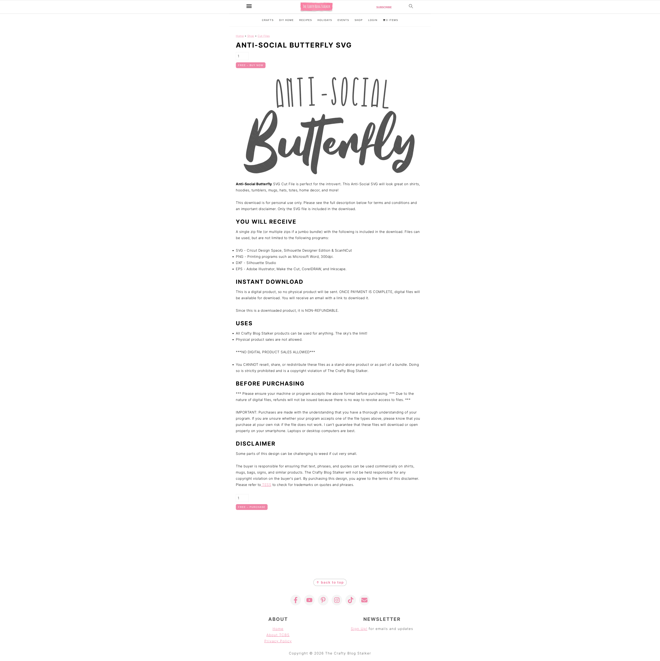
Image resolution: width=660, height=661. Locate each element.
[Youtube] (309, 600)
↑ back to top (330, 582)
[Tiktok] (350, 600)
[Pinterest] (323, 600)
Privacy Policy (278, 641)
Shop (250, 36)
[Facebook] (295, 600)
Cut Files (264, 36)
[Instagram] (337, 600)
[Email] (364, 600)
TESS (266, 485)
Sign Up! (359, 629)
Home (240, 36)
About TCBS (278, 635)
